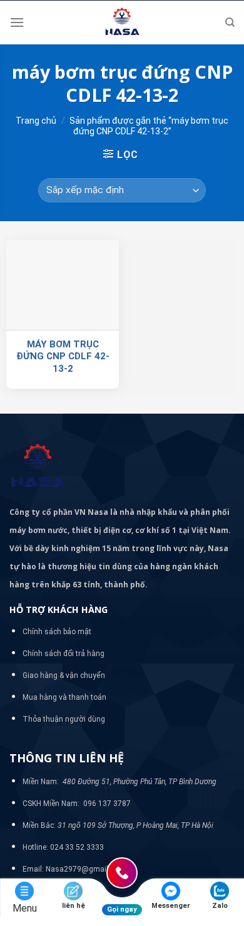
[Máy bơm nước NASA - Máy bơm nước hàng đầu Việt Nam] (122, 22)
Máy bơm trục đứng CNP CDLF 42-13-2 (62, 356)
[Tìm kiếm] (230, 22)
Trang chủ (36, 121)
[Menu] (16, 22)
